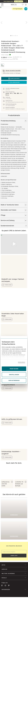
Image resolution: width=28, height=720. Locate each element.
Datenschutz (21, 362)
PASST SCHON (14, 368)
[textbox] (14, 552)
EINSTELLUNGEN (14, 374)
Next (26, 22)
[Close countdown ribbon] (26, 1)
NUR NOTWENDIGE (14, 380)
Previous (1, 22)
